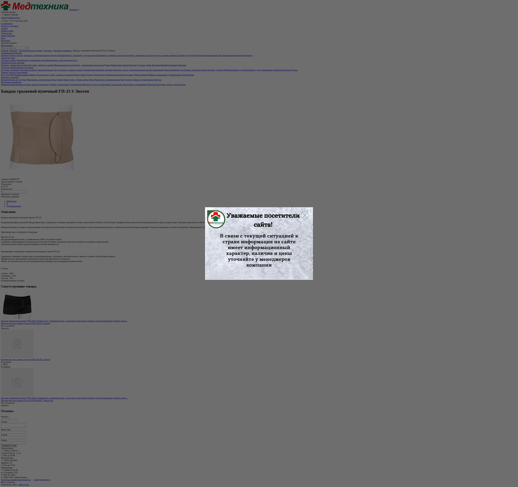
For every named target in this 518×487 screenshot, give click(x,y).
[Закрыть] (305, 215)
